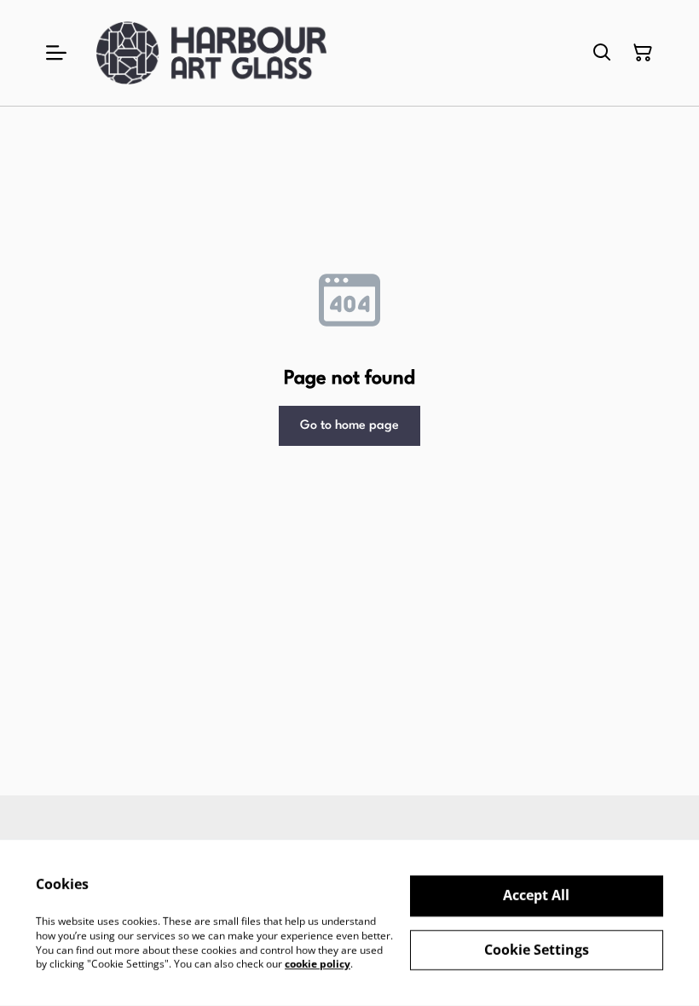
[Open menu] (56, 53)
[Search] (601, 53)
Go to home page (349, 425)
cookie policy (317, 964)
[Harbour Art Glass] (211, 53)
